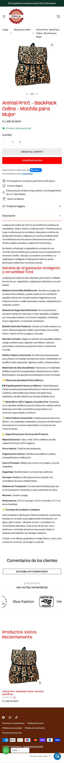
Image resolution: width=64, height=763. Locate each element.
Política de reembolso (35, 728)
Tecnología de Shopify (33, 746)
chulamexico (16, 746)
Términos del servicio (12, 733)
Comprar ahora (32, 160)
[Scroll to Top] (59, 747)
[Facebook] (3, 717)
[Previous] (27, 94)
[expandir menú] (4, 16)
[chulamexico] (16, 16)
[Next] (37, 94)
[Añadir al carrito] (40, 683)
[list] (32, 68)
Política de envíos (35, 723)
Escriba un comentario (32, 571)
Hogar (5, 29)
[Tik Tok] (16, 717)
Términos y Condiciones (13, 723)
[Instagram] (10, 717)
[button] (58, 16)
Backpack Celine (22, 29)
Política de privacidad (12, 728)
